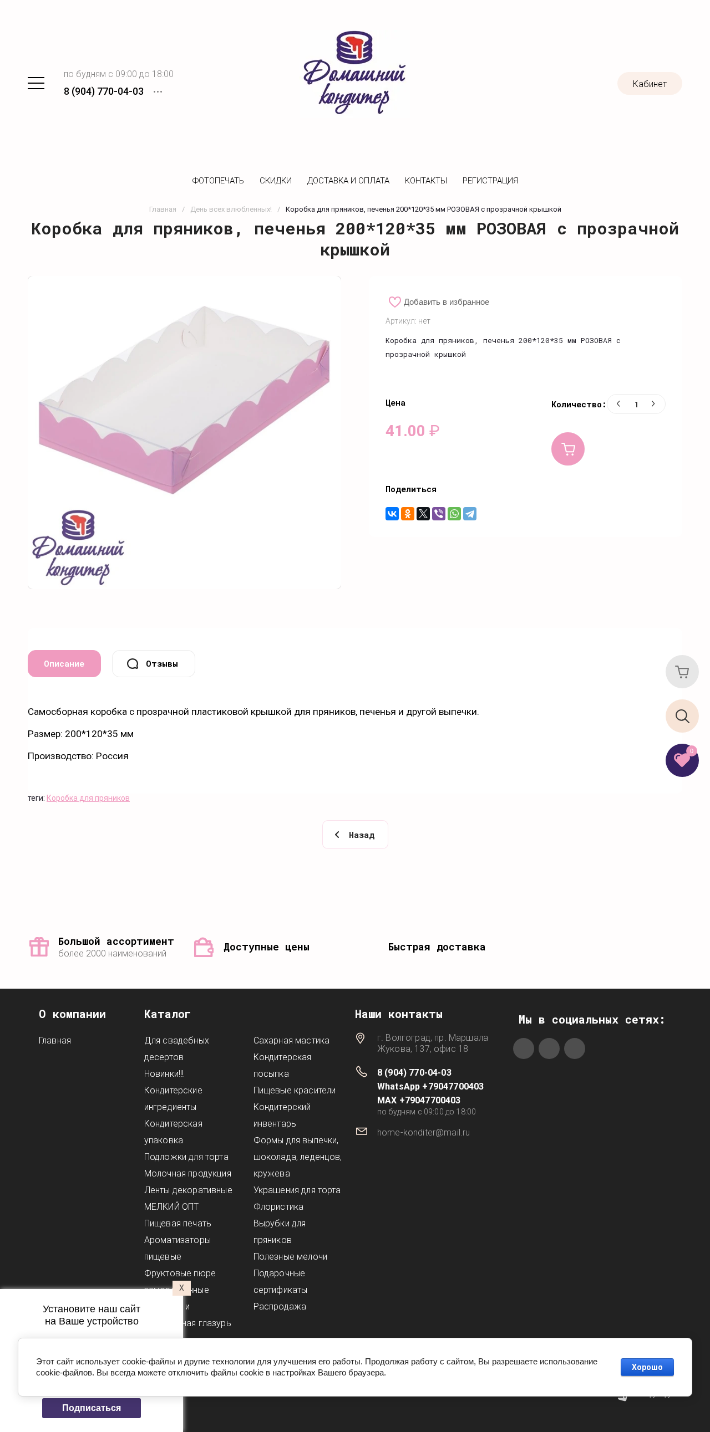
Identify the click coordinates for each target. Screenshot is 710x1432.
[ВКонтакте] (392, 513)
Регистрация (490, 181)
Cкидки (276, 181)
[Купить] (568, 449)
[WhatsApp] (454, 513)
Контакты (426, 181)
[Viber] (438, 513)
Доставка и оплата (348, 181)
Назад (361, 834)
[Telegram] (469, 513)
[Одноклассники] (407, 513)
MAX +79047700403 (419, 1100)
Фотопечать (218, 181)
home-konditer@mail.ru (423, 1132)
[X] (423, 513)
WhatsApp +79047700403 (430, 1086)
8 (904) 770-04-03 (104, 91)
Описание (64, 663)
